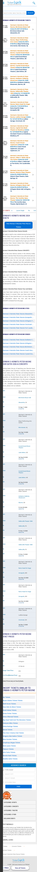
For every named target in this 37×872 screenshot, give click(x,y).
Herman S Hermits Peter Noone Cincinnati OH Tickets (19, 324)
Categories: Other (10, 814)
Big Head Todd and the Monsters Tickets (17, 720)
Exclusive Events (9, 818)
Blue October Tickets (10, 739)
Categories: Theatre (11, 810)
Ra (22, 210)
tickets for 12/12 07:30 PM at (20, 118)
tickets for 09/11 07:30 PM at (20, 29)
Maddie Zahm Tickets (10, 759)
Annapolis (21, 573)
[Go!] (31, 13)
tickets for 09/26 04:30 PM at (19, 54)
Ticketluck (14, 3)
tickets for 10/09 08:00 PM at (20, 80)
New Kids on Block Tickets (12, 707)
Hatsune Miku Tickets (10, 723)
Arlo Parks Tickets (9, 752)
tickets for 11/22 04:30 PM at (20, 106)
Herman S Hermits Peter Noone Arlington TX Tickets (19, 321)
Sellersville (22, 526)
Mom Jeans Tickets (9, 746)
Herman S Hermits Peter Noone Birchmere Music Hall (19, 347)
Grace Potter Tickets (10, 713)
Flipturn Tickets (8, 749)
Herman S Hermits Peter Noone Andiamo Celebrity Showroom (19, 340)
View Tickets (33, 29)
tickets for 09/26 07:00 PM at (19, 67)
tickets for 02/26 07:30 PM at (20, 187)
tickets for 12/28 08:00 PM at (19, 145)
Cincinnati (21, 620)
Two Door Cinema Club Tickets (13, 733)
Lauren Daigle (14, 210)
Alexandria (22, 402)
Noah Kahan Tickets (9, 710)
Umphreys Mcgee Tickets (11, 743)
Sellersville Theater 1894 (25, 521)
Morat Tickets (7, 730)
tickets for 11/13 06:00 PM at (20, 93)
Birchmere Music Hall (25, 397)
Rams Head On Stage (25, 568)
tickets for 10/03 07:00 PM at (19, 200)
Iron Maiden (30, 210)
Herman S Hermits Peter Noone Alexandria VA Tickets (19, 314)
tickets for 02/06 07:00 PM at (20, 174)
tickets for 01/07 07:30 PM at (20, 160)
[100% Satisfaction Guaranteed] (11, 795)
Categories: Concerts (11, 806)
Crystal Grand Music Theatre (24, 447)
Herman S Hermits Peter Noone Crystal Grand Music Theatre (19, 354)
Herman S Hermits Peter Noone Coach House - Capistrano (19, 350)
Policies (27, 864)
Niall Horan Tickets (9, 704)
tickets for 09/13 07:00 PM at (19, 42)
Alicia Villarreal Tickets (10, 717)
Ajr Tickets (6, 697)
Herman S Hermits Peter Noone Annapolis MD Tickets (19, 317)
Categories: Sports (10, 802)
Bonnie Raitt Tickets (10, 755)
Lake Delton (22, 452)
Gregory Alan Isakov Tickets (12, 736)
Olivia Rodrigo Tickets (10, 726)
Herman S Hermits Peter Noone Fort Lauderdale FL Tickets (19, 328)
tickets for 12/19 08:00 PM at (20, 131)
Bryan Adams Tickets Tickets (12, 700)
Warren (21, 502)
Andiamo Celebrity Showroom (24, 497)
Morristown (22, 427)
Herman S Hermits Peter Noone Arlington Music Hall (19, 343)
